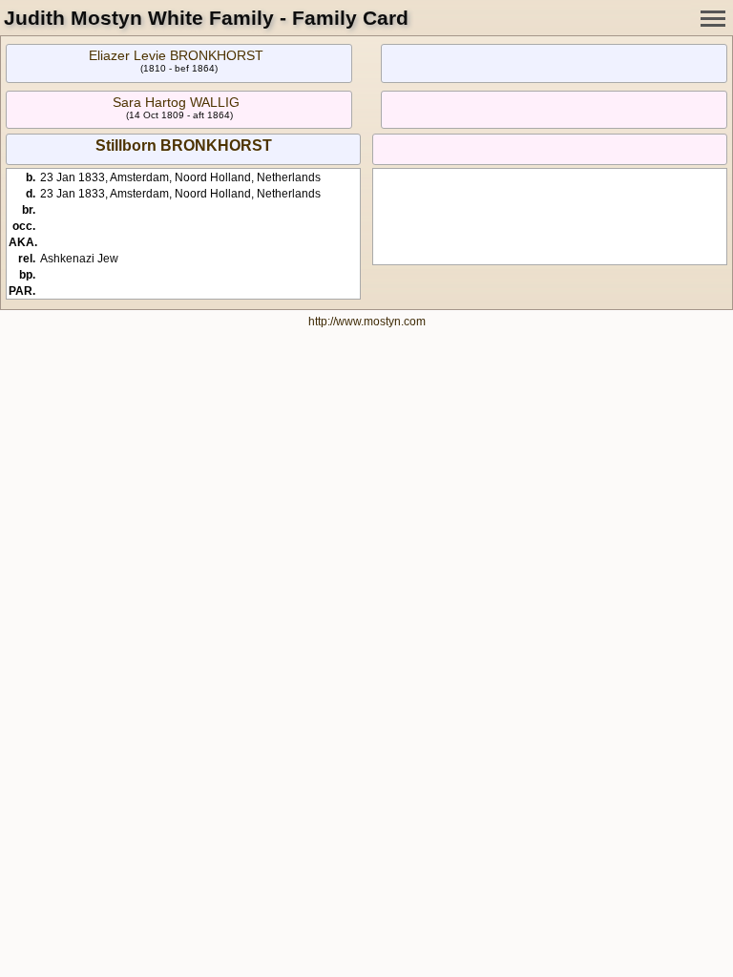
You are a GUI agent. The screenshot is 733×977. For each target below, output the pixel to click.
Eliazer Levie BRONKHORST (176, 55)
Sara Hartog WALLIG (176, 102)
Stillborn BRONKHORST (183, 145)
